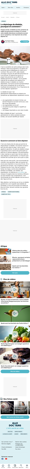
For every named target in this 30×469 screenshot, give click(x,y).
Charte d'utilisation (7, 447)
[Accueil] (15, 425)
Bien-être (10, 7)
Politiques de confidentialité (19, 444)
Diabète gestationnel (13, 191)
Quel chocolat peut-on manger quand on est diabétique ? (14, 367)
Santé (3, 7)
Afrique (17, 17)
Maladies (12, 17)
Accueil (2, 17)
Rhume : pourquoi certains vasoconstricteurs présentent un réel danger (21, 259)
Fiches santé (15, 467)
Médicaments (24, 434)
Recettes (10, 431)
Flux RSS (4, 449)
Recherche (21, 467)
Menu (27, 467)
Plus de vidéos (9, 279)
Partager (25, 41)
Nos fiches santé (10, 399)
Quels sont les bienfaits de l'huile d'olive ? (15, 323)
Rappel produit (18, 431)
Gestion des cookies (21, 442)
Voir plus (15, 273)
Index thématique (20, 447)
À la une (3, 467)
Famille (18, 7)
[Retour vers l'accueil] (15, 2)
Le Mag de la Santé (7, 434)
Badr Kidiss (10, 41)
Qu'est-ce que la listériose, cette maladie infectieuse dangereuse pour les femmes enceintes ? (15, 301)
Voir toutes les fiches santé (15, 417)
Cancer (16, 434)
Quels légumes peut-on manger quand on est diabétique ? (15, 344)
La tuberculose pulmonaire (7, 411)
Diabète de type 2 (6, 194)
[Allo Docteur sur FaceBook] (2, 459)
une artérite (21, 172)
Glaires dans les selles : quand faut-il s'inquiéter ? (21, 251)
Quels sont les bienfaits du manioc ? (20, 267)
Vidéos (9, 467)
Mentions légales (6, 444)
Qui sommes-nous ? (7, 442)
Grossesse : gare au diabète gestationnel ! (21, 410)
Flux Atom (18, 449)
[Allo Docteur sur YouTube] (6, 459)
